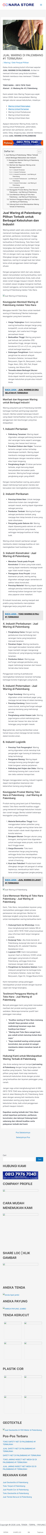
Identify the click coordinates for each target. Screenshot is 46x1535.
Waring (7, 62)
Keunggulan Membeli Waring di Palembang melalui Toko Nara (24, 161)
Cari (4, 1155)
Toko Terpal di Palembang (14, 1486)
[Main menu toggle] (41, 4)
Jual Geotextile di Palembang (15, 1482)
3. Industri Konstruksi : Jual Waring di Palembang (24, 175)
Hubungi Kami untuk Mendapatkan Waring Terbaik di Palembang (24, 205)
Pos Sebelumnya (23, 1133)
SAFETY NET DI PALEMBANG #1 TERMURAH (22, 1455)
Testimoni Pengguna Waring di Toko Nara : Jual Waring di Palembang (24, 201)
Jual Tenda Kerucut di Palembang (17, 1497)
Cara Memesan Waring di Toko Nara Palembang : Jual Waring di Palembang (23, 196)
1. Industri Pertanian (18, 170)
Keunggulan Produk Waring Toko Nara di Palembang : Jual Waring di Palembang (23, 191)
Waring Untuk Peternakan (19, 106)
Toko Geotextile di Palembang (16, 1493)
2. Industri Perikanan (19, 172)
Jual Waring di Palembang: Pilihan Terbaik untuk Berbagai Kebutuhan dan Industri (22, 156)
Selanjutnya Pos (23, 1137)
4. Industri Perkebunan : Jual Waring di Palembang (25, 180)
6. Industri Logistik (18, 187)
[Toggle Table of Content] (38, 152)
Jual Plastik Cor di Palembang (15, 1490)
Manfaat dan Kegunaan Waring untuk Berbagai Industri (22, 166)
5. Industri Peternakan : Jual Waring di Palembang (24, 184)
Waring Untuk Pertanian (18, 109)
